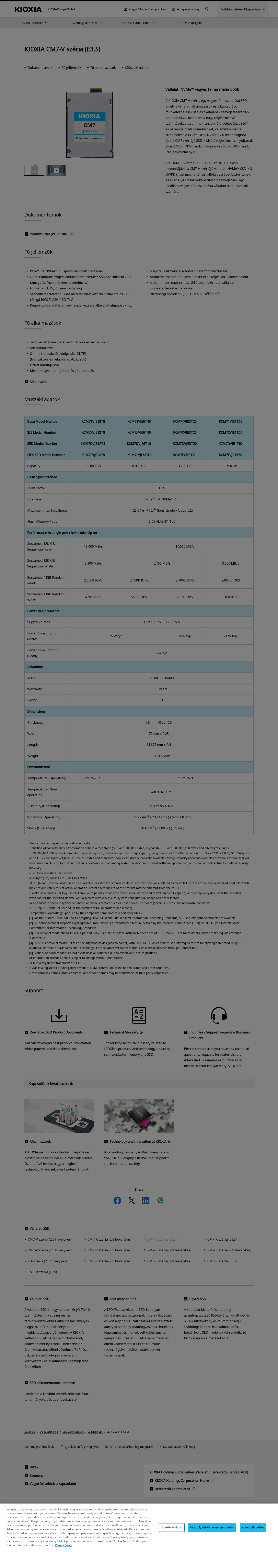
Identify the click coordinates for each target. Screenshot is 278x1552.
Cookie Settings (172, 1527)
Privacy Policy (63, 1545)
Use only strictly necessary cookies (212, 1527)
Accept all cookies (253, 1527)
